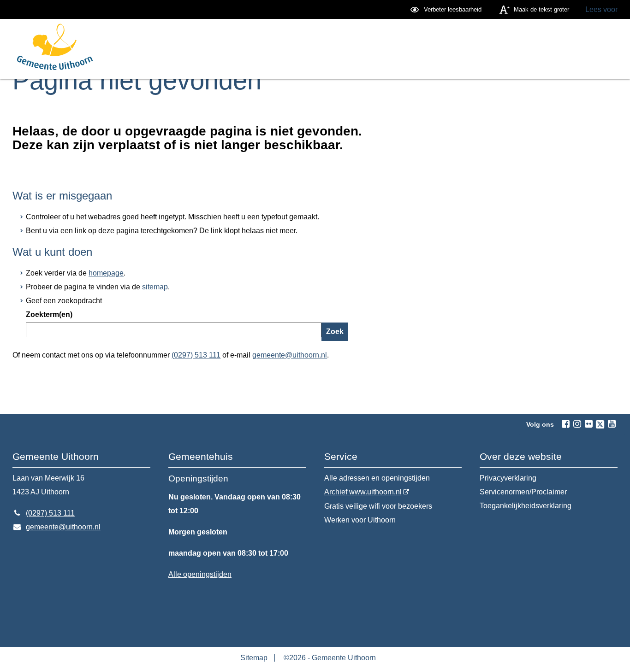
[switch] (447, 9)
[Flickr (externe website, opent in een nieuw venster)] (588, 424)
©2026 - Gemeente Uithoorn (330, 658)
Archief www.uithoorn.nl (363, 492)
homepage (106, 273)
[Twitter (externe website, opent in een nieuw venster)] (600, 424)
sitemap (155, 287)
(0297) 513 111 (196, 355)
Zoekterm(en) (49, 314)
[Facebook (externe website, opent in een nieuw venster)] (565, 424)
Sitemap (253, 658)
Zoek (335, 331)
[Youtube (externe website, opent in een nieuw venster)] (611, 424)
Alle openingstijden (200, 574)
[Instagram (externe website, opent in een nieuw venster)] (577, 424)
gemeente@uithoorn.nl (289, 355)
